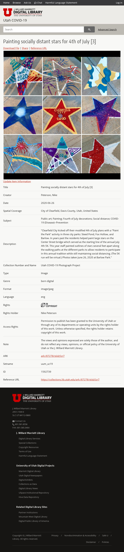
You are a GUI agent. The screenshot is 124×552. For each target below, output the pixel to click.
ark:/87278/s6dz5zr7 (53, 355)
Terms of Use (25, 451)
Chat (39, 2)
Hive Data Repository (29, 497)
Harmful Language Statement (61, 2)
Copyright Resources (29, 447)
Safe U (105, 535)
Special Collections (27, 442)
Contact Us (20, 421)
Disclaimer (91, 542)
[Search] (89, 29)
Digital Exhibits (26, 479)
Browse (17, 2)
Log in (119, 2)
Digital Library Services (29, 438)
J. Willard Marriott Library (24, 408)
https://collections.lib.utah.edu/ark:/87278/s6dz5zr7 (70, 379)
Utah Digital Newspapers (30, 475)
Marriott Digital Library (30, 471)
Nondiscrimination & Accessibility (80, 535)
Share (25, 48)
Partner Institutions (28, 512)
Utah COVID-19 (15, 20)
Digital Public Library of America (34, 521)
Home (6, 2)
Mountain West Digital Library (33, 516)
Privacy (55, 535)
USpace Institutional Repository (34, 492)
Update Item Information (17, 181)
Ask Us (27, 2)
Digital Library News (28, 488)
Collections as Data (28, 484)
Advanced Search (107, 29)
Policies (105, 542)
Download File (11, 48)
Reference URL (39, 48)
